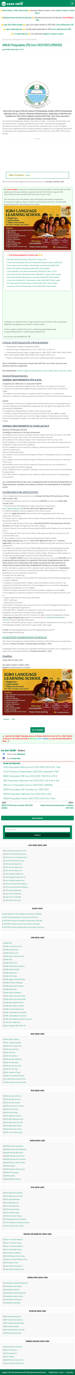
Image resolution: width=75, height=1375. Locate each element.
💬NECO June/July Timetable (11, 1102)
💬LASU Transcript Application (12, 890)
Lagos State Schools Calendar (13, 24)
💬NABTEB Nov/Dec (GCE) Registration (14, 1149)
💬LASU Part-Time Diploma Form (13, 867)
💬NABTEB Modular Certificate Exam (14, 1169)
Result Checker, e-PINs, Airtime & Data (15, 10)
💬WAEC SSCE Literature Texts (12, 1046)
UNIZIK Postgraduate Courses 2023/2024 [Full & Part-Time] (29, 798)
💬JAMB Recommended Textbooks (13, 986)
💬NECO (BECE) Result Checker (12, 1126)
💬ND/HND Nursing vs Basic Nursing (14, 1256)
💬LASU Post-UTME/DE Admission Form (15, 854)
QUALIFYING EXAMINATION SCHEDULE (24, 637)
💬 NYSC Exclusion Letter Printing (13, 1226)
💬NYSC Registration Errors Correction (14, 1219)
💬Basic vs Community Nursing (12, 1249)
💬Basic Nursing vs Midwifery (12, 1253)
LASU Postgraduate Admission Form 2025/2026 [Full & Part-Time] (32, 767)
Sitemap (61, 1372)
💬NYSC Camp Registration (11, 1206)
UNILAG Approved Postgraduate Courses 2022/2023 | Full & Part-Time (44, 371)
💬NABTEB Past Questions (11, 1172)
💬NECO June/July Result (10, 1109)
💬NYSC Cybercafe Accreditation (13, 1193)
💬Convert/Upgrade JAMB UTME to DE (14, 1025)
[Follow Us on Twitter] (4, 753)
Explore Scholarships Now (14, 29)
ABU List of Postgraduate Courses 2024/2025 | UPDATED (28, 784)
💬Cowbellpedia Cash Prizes (11, 1289)
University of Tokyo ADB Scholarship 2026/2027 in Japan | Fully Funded (34, 274)
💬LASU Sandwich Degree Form (12, 864)
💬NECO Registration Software (12, 1116)
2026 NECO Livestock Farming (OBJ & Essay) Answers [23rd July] (23, 920)
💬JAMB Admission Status (11, 949)
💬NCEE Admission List (10, 1353)
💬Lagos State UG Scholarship (12, 897)
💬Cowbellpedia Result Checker (12, 1286)
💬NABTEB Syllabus (9, 1166)
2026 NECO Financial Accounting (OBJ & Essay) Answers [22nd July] (24, 927)
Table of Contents (19, 175)
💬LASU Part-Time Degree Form (12, 870)
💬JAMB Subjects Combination (12, 992)
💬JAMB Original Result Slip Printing (14, 996)
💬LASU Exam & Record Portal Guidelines (15, 887)
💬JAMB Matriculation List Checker (13, 1006)
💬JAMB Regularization (10, 973)
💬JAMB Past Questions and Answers (14, 966)
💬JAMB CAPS (7, 943)
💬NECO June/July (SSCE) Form (12, 1096)
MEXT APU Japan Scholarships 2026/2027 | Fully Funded (28, 268)
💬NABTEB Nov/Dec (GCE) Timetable (14, 1162)
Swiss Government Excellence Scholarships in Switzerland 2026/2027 (33, 265)
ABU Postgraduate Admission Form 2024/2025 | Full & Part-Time (31, 780)
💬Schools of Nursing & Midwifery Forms (15, 1259)
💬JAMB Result (7, 959)
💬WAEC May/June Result (10, 1049)
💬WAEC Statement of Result (12, 1072)
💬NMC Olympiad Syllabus (11, 1326)
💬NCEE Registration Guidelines (12, 1347)
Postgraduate (8, 39)
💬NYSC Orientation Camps (11, 1212)
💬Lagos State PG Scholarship (12, 894)
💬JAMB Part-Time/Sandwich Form (13, 1009)
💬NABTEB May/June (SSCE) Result (13, 1156)
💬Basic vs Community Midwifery (13, 1246)
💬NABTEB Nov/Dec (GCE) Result (13, 1152)
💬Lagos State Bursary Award (12, 900)
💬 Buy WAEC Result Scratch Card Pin (14, 1079)
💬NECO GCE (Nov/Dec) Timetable (13, 1106)
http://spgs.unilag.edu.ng (12, 508)
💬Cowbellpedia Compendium (12, 1303)
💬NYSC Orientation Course (11, 1209)
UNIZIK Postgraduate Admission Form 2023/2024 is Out (27, 793)
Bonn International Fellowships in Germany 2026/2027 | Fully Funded (33, 277)
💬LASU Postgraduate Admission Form (14, 877)
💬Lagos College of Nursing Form (13, 1266)
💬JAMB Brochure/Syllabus (11, 969)
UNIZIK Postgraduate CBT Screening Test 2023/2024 (26, 789)
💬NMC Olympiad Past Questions (13, 1320)
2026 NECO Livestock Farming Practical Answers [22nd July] (22, 924)
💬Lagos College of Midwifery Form (13, 1269)
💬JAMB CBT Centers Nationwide (13, 983)
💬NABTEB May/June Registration (13, 1146)
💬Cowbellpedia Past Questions (12, 1299)
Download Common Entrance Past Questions (17, 17)
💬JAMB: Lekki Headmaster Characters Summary (17, 1019)
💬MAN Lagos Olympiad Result (12, 1333)
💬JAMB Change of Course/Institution (14, 979)
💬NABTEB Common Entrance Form (13, 1360)
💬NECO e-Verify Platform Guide (12, 1132)
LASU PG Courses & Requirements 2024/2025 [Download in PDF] (31, 771)
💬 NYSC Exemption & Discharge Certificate (16, 1222)
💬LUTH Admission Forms (10, 1262)
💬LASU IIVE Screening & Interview (13, 860)
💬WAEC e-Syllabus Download (12, 1042)
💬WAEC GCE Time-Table (10, 1069)
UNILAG (13, 719)
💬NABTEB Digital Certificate (12, 1179)
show (27, 175)
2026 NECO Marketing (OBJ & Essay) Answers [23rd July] (21, 917)
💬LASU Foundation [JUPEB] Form (13, 874)
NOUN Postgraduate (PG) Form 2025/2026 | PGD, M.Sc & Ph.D (30, 776)
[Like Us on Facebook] (4, 758)
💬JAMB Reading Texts (10, 989)
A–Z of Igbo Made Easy (20, 33)
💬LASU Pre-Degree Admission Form (14, 880)
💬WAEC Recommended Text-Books (13, 1076)
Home (3, 39)
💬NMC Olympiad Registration (12, 1316)
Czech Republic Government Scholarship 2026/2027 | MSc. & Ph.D (32, 271)
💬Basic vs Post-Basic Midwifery (13, 1239)
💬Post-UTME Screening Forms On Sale (14, 851)
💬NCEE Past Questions (10, 1350)
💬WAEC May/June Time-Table (12, 1066)
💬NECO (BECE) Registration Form (13, 1119)
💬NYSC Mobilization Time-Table (12, 1196)
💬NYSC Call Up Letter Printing (12, 1216)
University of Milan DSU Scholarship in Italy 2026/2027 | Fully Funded (33, 280)
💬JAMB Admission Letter (10, 953)
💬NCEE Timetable (8, 1356)
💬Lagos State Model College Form (13, 1363)
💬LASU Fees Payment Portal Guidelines (15, 884)
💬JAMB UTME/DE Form (10, 963)
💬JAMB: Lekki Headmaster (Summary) (14, 1016)
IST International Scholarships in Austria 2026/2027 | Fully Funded (32, 283)
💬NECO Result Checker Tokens (12, 1129)
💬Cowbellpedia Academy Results (13, 1296)
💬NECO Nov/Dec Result (10, 1112)
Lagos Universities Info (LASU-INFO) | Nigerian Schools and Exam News (28, 1372)
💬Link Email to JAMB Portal (11, 1022)
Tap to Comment (37, 730)
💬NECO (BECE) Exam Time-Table (13, 1122)
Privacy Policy (69, 1372)
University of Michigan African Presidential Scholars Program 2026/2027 (34, 262)
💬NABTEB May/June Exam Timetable (14, 1159)
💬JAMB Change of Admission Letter (14, 956)
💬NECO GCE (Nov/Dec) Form (12, 1099)
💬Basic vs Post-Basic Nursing (12, 1243)
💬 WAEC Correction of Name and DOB (14, 1082)
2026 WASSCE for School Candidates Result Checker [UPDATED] (23, 914)
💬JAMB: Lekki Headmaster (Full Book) (14, 1012)
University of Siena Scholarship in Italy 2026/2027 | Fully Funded (31, 286)
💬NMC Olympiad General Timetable (14, 1330)
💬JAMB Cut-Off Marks (10, 976)
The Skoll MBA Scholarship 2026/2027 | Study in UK (26, 259)
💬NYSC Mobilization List (10, 1203)
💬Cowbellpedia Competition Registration (15, 1283)
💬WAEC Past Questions (10, 1056)
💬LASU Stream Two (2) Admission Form (15, 857)
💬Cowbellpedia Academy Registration (14, 1293)
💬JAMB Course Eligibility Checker (13, 1002)
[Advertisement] (37, 67)
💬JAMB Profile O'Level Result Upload (14, 999)
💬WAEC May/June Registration (12, 1059)
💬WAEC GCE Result (9, 1052)
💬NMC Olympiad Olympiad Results (13, 1323)
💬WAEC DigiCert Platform (11, 1039)
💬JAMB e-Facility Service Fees (12, 946)
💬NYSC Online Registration (11, 1199)
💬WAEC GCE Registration (11, 1062)
